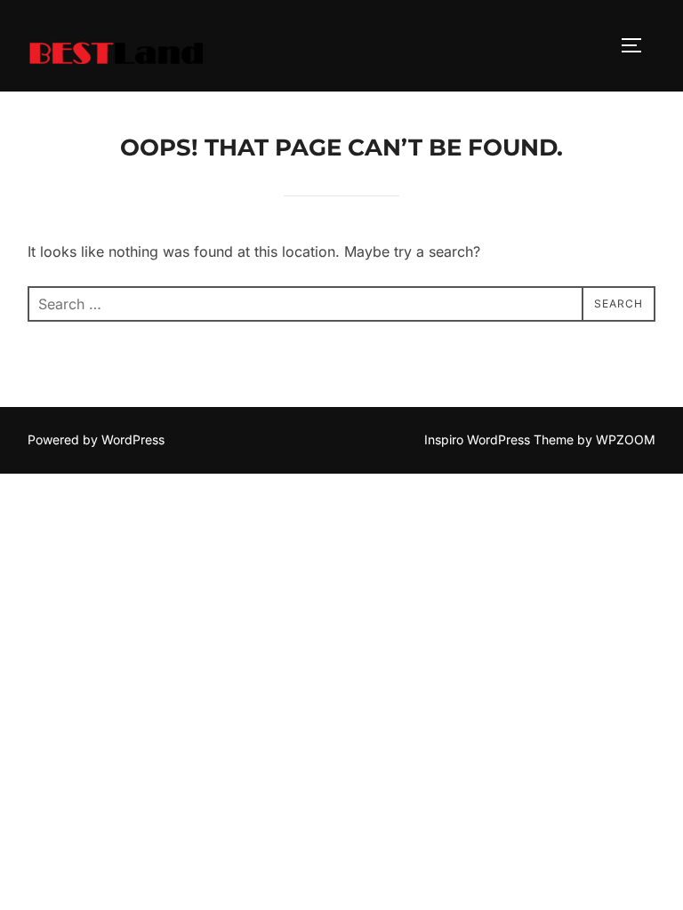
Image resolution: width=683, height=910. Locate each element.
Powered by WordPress (96, 439)
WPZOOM (625, 439)
